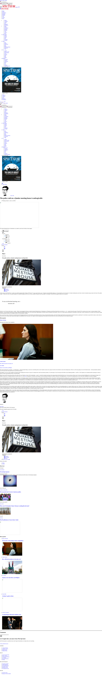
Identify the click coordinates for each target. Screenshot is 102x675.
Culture (5, 22)
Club (3, 16)
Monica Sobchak (3, 320)
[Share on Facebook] (4, 246)
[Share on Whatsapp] (4, 248)
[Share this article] (3, 250)
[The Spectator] (9, 7)
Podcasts (3, 13)
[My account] (19, 7)
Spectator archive (5, 666)
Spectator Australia (5, 663)
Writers (3, 11)
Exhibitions (6, 44)
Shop (3, 18)
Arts (5, 42)
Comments (5, 244)
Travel (5, 53)
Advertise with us (5, 648)
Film (5, 45)
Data (5, 38)
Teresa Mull (4, 594)
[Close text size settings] (3, 232)
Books (5, 43)
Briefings (3, 14)
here (25, 376)
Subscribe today (4, 672)
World (5, 37)
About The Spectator (5, 654)
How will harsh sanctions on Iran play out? (6, 363)
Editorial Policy (4, 650)
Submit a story (4, 649)
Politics (5, 20)
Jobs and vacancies (5, 658)
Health (5, 57)
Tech (5, 23)
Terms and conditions (5, 656)
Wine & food (6, 52)
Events (3, 15)
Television (6, 136)
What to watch (6, 51)
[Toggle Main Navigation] (1, 7)
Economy (5, 39)
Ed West (1, 517)
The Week (6, 59)
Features (5, 60)
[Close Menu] (1, 103)
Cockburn (6, 21)
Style (5, 56)
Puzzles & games (7, 154)
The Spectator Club (5, 668)
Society (5, 36)
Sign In (17, 7)
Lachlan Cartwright (5, 612)
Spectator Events (5, 667)
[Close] (1, 636)
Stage (5, 48)
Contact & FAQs (5, 647)
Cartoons (5, 65)
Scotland (5, 40)
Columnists (6, 61)
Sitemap (3, 659)
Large (8, 237)
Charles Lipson (3, 361)
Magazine (6, 24)
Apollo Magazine (5, 664)
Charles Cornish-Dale (3, 489)
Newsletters (4, 12)
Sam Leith (1, 406)
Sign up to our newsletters (6, 673)
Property (5, 54)
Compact (8, 239)
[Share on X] (4, 247)
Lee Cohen (2, 365)
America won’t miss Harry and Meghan (6, 367)
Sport (5, 55)
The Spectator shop (5, 665)
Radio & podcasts (7, 135)
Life (3, 49)
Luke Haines (2, 469)
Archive (3, 17)
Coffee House (4, 34)
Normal (8, 241)
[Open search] (2, 103)
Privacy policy (4, 655)
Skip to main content (3, 0)
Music (5, 46)
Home (5, 26)
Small (8, 234)
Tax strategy (4, 657)
